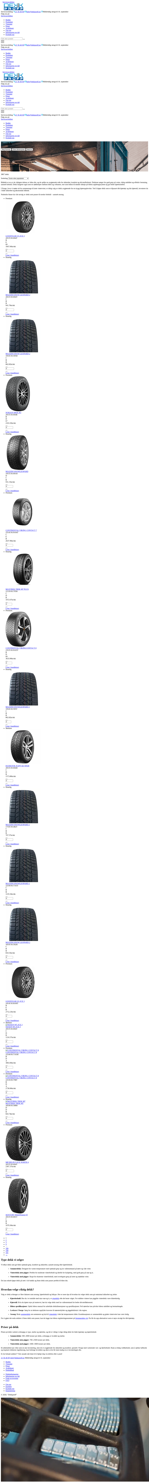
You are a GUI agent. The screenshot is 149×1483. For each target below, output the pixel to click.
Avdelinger (10, 28)
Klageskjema (10, 1391)
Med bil (29, 149)
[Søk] (24, 39)
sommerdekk (25, 1314)
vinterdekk (53, 1314)
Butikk (8, 20)
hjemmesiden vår (81, 1318)
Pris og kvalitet (19, 164)
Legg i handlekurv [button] (12, 255)
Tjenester (9, 24)
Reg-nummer (6, 149)
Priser (8, 26)
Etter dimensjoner (19, 149)
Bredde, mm (5, 152)
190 (7, 1251)
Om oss (8, 30)
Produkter (9, 22)
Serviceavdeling (8, 2)
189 (7, 1249)
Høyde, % (4, 154)
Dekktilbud (10, 1370)
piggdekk (55, 1298)
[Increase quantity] (6, 253)
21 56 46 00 (5, 1358)
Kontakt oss (10, 35)
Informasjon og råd (13, 32)
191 (7, 1253)
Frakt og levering (12, 1378)
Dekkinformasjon (12, 1374)
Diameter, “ (5, 156)
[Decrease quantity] (6, 249)
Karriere (9, 1387)
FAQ (7, 1380)
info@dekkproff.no (17, 1358)
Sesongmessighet (7, 158)
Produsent (4, 160)
